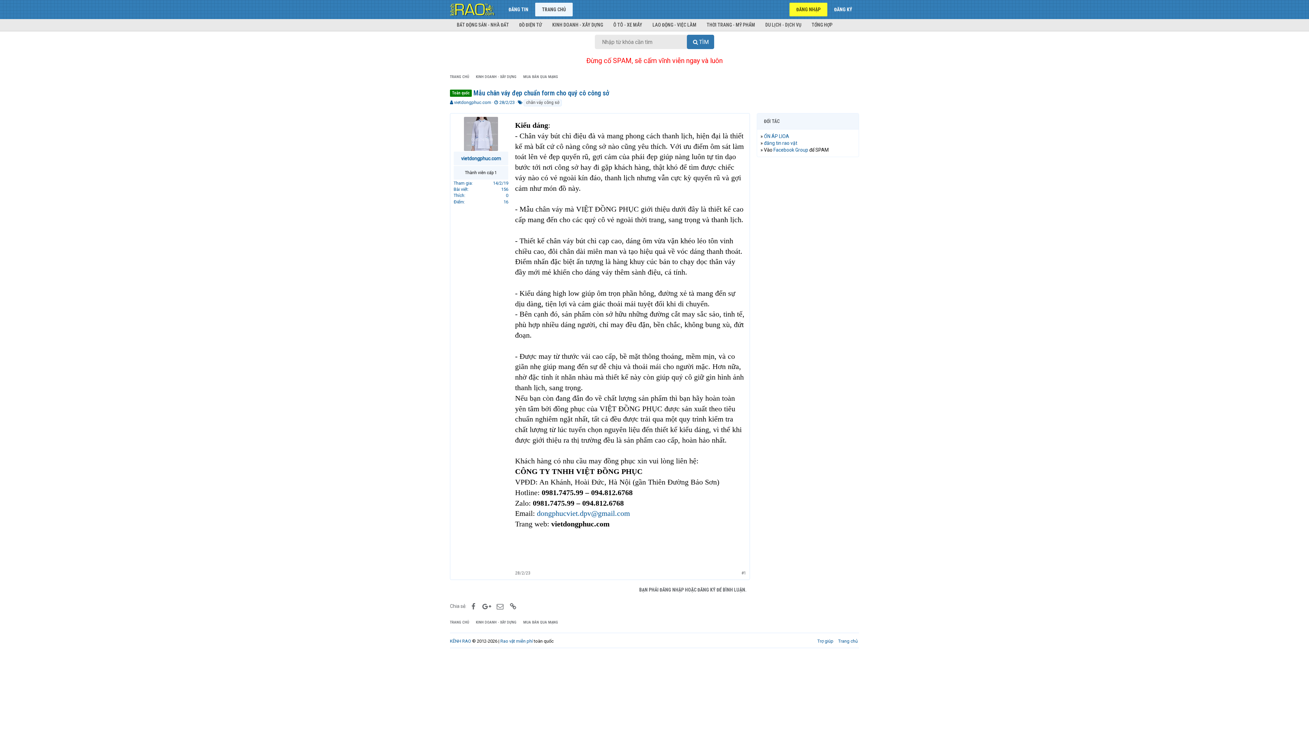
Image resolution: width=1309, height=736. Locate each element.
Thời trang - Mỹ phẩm (731, 25)
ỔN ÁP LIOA (776, 136)
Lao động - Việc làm (674, 25)
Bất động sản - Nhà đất (483, 25)
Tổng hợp (822, 25)
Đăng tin (518, 9)
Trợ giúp (825, 641)
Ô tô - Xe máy (627, 25)
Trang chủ (554, 9)
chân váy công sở (542, 102)
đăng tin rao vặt (780, 143)
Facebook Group (790, 150)
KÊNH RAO (460, 641)
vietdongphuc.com (472, 102)
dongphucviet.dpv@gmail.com (583, 513)
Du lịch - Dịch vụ (783, 25)
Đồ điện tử (530, 25)
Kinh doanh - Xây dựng (577, 25)
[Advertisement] (808, 266)
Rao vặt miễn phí (516, 641)
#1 (743, 573)
